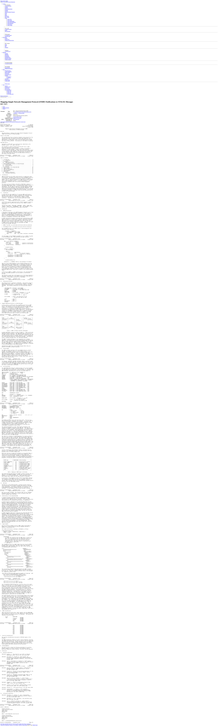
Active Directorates (10, 21)
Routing (6, 10)
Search (6, 38)
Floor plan (7, 55)
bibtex (20, 116)
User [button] (3, 84)
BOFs (6, 30)
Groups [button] (4, 3)
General (6, 6)
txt (13, 116)
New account (7, 88)
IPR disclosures (8, 70)
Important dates (8, 57)
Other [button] (4, 69)
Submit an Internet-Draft (9, 40)
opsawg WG (28, 111)
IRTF (6, 15)
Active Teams (9, 25)
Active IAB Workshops (11, 22)
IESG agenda (7, 72)
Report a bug (7, 83)
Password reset (7, 86)
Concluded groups (8, 35)
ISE (5, 46)
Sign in (6, 85)
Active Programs (10, 23)
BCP (8, 51)
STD (6, 51)
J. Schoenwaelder (21, 113)
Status (4, 106)
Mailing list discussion (17, 118)
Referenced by (18, 121)
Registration (7, 56)
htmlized (17, 116)
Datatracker (13, 1)
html (15, 116)
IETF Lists (9, 90)
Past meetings (7, 67)
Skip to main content (4, 0)
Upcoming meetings (8, 63)
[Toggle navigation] (0, 99)
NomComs (7, 73)
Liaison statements (8, 71)
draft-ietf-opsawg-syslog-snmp (20, 111)
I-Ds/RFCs (9, 76)
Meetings (9, 77)
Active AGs (9, 19)
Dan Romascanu (16, 119)
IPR (10, 121)
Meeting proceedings (8, 68)
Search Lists (23, 121)
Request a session (8, 58)
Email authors (3, 121)
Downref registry (8, 74)
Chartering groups (8, 29)
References (13, 121)
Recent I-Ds (7, 39)
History (4, 108)
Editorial (6, 47)
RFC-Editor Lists (10, 94)
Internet (6, 7)
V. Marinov (15, 113)
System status (7, 80)
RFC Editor (7, 17)
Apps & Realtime (8, 5)
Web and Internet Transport (10, 12)
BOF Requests (7, 31)
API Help (6, 78)
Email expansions (6, 107)
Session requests (8, 59)
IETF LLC (7, 16)
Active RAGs (9, 24)
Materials (6, 54)
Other (6, 18)
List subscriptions (8, 89)
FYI (9, 51)
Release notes (7, 79)
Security (6, 11)
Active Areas (9, 20)
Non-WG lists (7, 36)
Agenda (6, 53)
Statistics (6, 75)
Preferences (7, 87)
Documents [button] (5, 37)
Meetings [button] (4, 52)
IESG (6, 13)
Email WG (8, 121)
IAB (6, 14)
